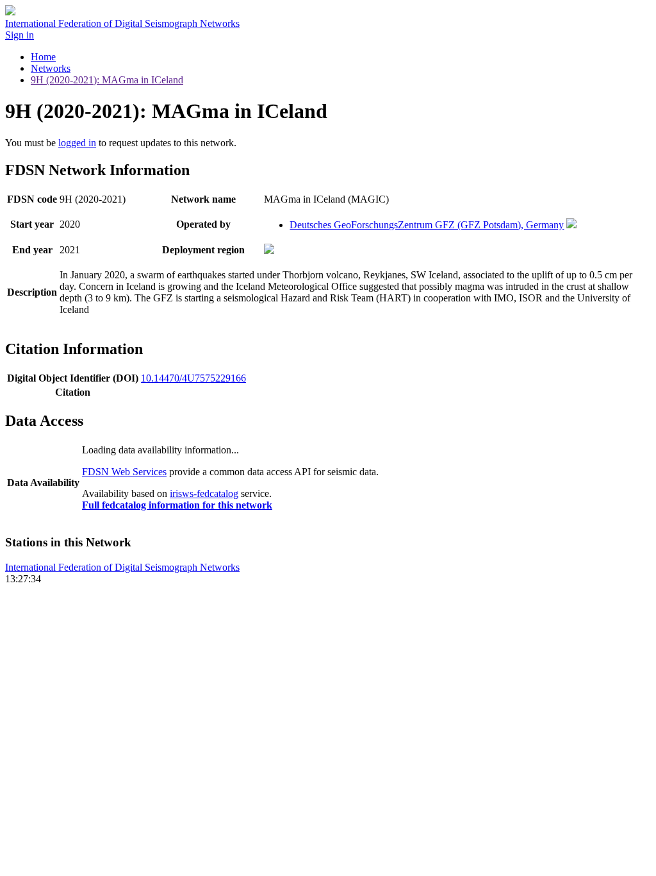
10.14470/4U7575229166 (193, 378)
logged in (77, 142)
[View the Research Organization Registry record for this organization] (571, 224)
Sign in (19, 34)
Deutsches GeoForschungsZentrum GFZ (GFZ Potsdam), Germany (427, 224)
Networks (50, 68)
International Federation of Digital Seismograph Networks (122, 567)
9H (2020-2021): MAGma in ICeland (107, 79)
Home (43, 56)
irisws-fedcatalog (204, 493)
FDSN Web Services (124, 471)
